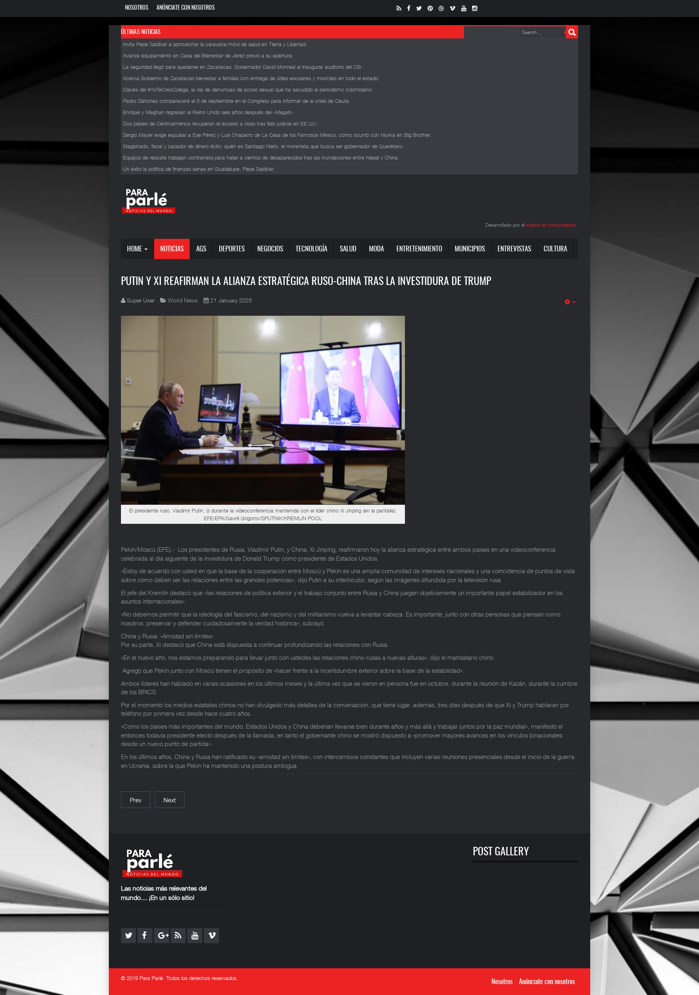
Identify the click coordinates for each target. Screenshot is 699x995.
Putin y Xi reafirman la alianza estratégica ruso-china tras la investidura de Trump (306, 281)
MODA (376, 249)
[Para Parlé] (149, 200)
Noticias (172, 249)
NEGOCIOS (270, 249)
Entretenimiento (419, 249)
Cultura (555, 249)
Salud (348, 249)
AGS (201, 249)
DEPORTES (232, 249)
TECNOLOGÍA (311, 249)
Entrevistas (514, 249)
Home (135, 249)
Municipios (470, 249)
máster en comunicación (551, 225)
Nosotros (136, 8)
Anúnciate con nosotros (186, 8)
